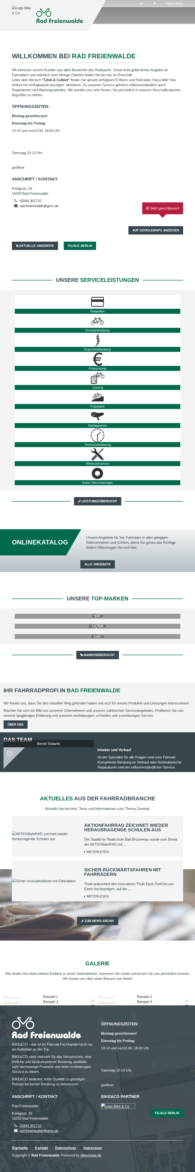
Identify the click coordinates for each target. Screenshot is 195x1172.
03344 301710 (30, 201)
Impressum (92, 1148)
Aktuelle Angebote (36, 246)
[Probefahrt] (97, 397)
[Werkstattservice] (97, 454)
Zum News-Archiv (99, 921)
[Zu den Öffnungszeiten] (141, 3)
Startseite (20, 1148)
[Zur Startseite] (60, 15)
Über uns (16, 724)
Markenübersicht (99, 655)
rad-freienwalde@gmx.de (39, 206)
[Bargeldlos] (97, 302)
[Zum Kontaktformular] (49, 751)
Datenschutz (65, 1148)
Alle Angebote (97, 564)
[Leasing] (97, 378)
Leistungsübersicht (99, 501)
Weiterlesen (97, 852)
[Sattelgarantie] (97, 416)
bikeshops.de (91, 1155)
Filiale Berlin (174, 3)
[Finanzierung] (97, 359)
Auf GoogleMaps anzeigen (155, 230)
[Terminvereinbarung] (97, 435)
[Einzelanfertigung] (97, 321)
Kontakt (41, 1148)
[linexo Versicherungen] (97, 473)
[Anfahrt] (155, 3)
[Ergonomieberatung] (97, 340)
